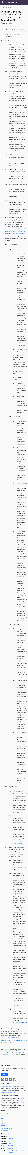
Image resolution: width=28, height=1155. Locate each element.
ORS (12, 1146)
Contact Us (4, 1123)
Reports (3, 1125)
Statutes (10, 1138)
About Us (3, 1118)
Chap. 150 (10, 6)
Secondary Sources (6, 1128)
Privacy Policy (5, 1130)
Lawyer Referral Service (7, 1092)
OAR (5, 6)
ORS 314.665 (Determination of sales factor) (20, 1022)
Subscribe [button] (4, 1074)
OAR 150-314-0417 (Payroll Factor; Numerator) (19, 841)
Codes (10, 1134)
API (2, 1121)
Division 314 (17, 6)
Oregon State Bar (8, 1087)
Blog (2, 1116)
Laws (9, 1143)
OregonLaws (12, 2)
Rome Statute (12, 1151)
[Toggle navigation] (25, 2)
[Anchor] (13, 36)
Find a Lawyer (5, 1113)
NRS (9, 1141)
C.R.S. (9, 1136)
